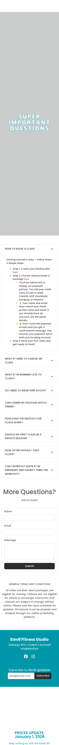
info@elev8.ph (29, 648)
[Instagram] (33, 656)
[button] (29, 249)
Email (7, 525)
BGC (23, 645)
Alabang (13, 645)
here (15, 272)
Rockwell (45, 645)
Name (8, 511)
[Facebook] (26, 656)
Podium (33, 645)
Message (10, 540)
